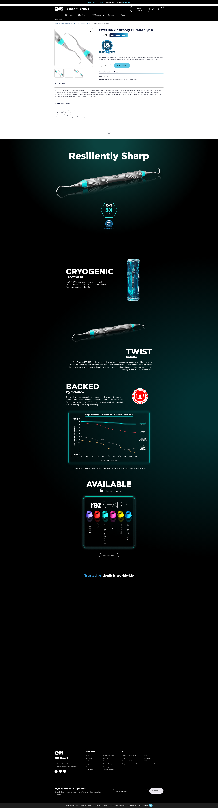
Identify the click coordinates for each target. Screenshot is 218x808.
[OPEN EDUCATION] (86, 15)
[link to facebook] (56, 771)
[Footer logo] (58, 753)
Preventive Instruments (66, 23)
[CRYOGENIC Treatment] (132, 279)
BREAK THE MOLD (78, 9)
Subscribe (156, 791)
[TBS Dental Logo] (58, 9)
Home (56, 23)
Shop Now (126, 2)
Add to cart (122, 65)
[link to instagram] (60, 771)
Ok (151, 805)
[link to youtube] (64, 771)
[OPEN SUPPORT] (115, 15)
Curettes (76, 23)
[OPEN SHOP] (59, 15)
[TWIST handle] (109, 331)
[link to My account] (153, 9)
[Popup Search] (158, 9)
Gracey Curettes (85, 23)
